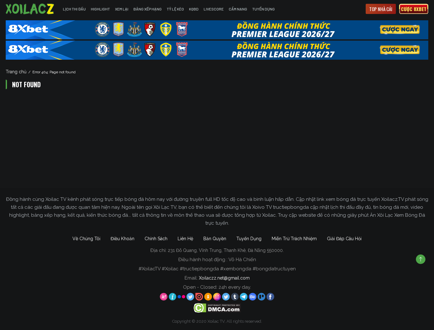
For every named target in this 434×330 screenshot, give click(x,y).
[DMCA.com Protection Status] (217, 307)
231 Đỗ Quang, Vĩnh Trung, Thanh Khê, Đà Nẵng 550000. (226, 250)
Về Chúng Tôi (86, 238)
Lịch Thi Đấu (74, 9)
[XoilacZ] (30, 9)
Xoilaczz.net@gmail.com (224, 277)
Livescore (214, 9)
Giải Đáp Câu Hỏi (344, 238)
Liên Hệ (185, 238)
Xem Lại (121, 9)
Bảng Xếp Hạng (147, 9)
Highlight (100, 9)
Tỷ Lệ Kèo (175, 9)
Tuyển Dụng (263, 9)
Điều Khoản (122, 238)
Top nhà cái (380, 8)
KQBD (194, 9)
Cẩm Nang (238, 9)
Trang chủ (16, 71)
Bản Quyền (214, 238)
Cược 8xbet (413, 8)
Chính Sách (156, 238)
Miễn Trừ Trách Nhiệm (294, 238)
